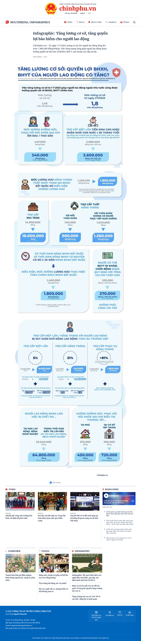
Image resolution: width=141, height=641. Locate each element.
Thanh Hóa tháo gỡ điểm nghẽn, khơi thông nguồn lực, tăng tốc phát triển (20, 577)
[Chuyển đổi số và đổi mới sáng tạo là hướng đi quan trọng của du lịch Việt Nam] (84, 501)
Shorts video (96, 22)
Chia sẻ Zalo (56, 482)
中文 (89, 13)
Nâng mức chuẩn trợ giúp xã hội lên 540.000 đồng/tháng (53, 576)
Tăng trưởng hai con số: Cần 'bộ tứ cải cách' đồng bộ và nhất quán (86, 597)
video (12, 489)
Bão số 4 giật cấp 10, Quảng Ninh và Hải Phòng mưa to (53, 590)
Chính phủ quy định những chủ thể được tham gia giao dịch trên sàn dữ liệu (116, 502)
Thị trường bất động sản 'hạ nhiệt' (53, 583)
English (82, 13)
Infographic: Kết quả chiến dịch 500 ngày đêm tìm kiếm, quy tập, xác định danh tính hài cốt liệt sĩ (86, 577)
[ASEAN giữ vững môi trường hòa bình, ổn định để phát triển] (20, 501)
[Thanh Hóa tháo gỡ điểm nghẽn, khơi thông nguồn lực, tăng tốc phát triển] (21, 563)
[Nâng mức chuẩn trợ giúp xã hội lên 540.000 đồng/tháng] (54, 563)
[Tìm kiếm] (134, 22)
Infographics (40, 22)
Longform (112, 22)
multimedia (19, 22)
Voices (81, 22)
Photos (126, 22)
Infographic (82, 551)
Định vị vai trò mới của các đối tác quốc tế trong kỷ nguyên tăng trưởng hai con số (87, 588)
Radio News (112, 489)
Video (69, 22)
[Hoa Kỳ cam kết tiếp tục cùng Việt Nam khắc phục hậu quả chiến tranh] (52, 501)
